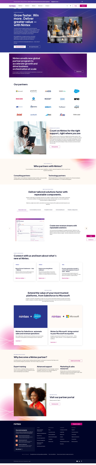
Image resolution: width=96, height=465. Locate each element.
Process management (41, 440)
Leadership (62, 432)
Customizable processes (35, 209)
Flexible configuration (73, 209)
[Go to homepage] (12, 6)
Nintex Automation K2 (23, 440)
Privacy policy (26, 461)
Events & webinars (51, 434)
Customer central (75, 432)
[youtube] (77, 461)
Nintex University (75, 441)
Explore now (42, 278)
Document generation (41, 437)
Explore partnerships (75, 360)
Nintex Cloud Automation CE (24, 435)
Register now (54, 1)
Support (73, 429)
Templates (50, 439)
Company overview (63, 429)
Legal (29, 461)
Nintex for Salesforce (23, 444)
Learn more (53, 342)
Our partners (74, 439)
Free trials (62, 443)
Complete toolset (48, 209)
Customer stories (51, 432)
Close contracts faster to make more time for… (65, 454)
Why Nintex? (19, 449)
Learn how (18, 340)
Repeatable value (22, 209)
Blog (49, 429)
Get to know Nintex (52, 454)
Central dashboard (60, 209)
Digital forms (39, 435)
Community (74, 434)
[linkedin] (79, 461)
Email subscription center (64, 441)
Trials (75, 5)
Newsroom (62, 434)
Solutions (27, 5)
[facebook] (81, 461)
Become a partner (20, 46)
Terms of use (21, 461)
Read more (78, 71)
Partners (33, 5)
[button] (67, 6)
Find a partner (55, 146)
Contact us (62, 439)
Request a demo (76, 424)
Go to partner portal (33, 46)
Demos (83, 5)
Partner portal (55, 404)
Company (47, 5)
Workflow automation (41, 446)
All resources (50, 441)
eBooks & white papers (52, 436)
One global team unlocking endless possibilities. (39, 454)
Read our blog (65, 278)
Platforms (20, 5)
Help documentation (75, 436)
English (70, 5)
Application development (41, 433)
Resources (40, 5)
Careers (61, 436)
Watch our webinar (20, 278)
